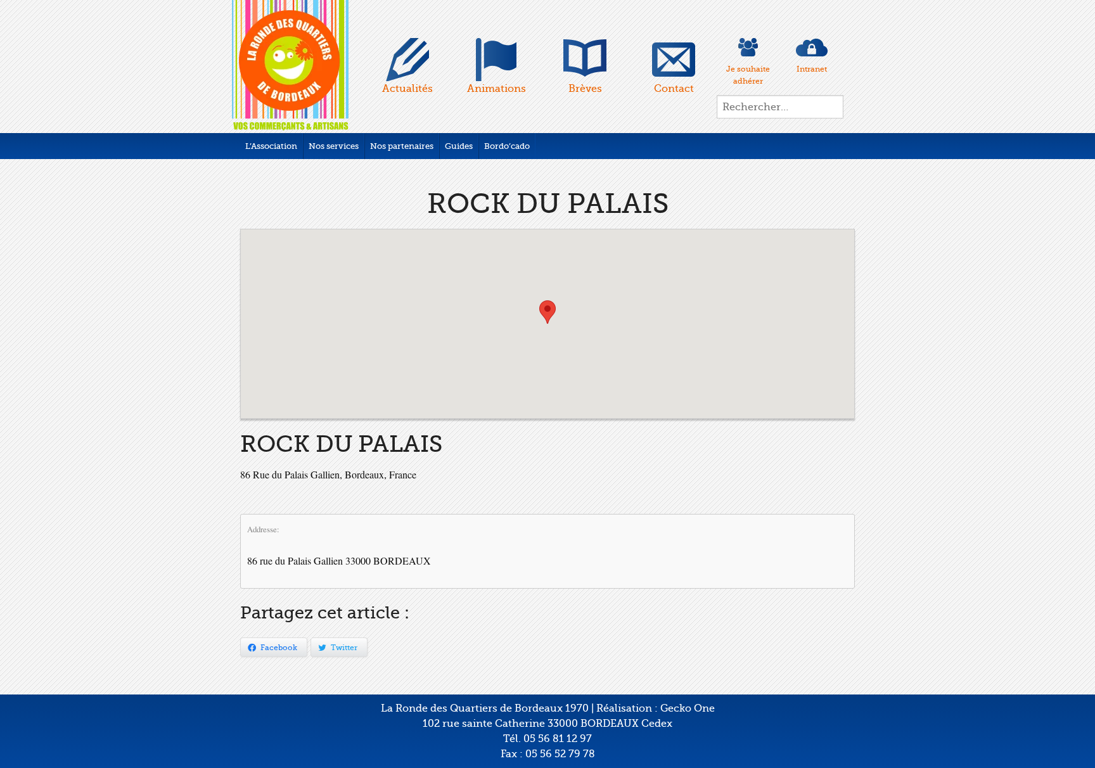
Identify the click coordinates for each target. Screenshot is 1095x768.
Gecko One (687, 708)
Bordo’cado (507, 146)
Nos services (334, 146)
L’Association (271, 146)
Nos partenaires (401, 146)
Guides (459, 146)
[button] (547, 312)
